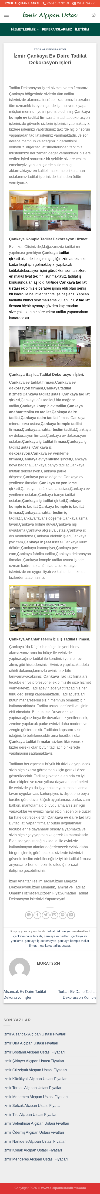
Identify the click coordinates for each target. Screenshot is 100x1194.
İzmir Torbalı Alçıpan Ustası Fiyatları (32, 1088)
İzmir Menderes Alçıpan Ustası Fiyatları (35, 1159)
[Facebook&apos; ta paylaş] (37, 915)
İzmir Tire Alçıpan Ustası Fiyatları (30, 1115)
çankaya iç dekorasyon (40, 941)
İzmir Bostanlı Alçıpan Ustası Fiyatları (34, 1052)
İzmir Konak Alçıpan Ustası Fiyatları (32, 1150)
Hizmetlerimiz (23, 29)
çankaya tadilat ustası (55, 945)
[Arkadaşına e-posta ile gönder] (54, 915)
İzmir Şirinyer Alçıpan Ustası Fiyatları (33, 1061)
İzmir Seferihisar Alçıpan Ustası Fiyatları (36, 1123)
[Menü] (6, 15)
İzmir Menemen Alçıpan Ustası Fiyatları (35, 1097)
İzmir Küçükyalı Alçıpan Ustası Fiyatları (35, 1079)
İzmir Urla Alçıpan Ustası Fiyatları (30, 1043)
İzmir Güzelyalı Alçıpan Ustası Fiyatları (35, 1070)
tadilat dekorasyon (50, 49)
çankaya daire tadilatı (27, 936)
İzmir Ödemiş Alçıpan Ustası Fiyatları (33, 1132)
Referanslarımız (57, 29)
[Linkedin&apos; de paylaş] (71, 915)
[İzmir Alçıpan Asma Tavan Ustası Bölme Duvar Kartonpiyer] (50, 15)
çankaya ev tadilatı (57, 936)
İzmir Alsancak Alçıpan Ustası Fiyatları (34, 1034)
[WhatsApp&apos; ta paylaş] (29, 915)
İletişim (82, 29)
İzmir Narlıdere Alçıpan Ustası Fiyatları (35, 1141)
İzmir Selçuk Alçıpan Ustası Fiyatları (33, 1106)
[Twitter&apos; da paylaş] (46, 915)
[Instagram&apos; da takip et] (93, 15)
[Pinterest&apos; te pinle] (63, 915)
